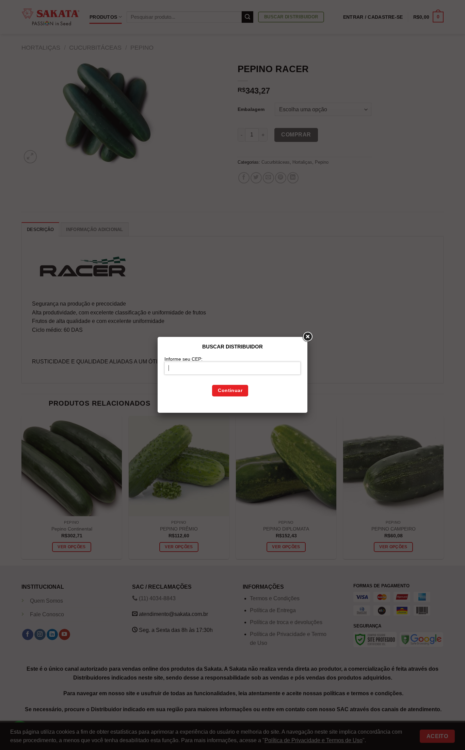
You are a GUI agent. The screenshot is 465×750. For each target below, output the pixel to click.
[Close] (307, 337)
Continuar (230, 390)
